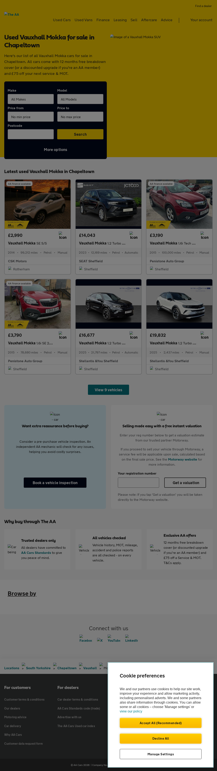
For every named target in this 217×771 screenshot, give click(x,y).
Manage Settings (160, 754)
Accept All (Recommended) (161, 723)
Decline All (160, 738)
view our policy (131, 711)
